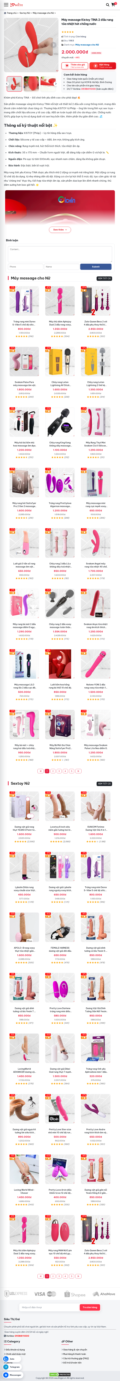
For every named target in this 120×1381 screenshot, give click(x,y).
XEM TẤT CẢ (104, 278)
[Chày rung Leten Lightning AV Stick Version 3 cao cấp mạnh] (60, 361)
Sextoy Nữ (20, 783)
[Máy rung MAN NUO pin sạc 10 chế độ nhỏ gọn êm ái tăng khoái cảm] (60, 1229)
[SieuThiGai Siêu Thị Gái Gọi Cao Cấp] (18, 5)
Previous (6, 84)
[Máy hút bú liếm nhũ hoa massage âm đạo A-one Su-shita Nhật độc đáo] (24, 422)
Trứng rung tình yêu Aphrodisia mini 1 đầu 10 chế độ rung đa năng (96, 1072)
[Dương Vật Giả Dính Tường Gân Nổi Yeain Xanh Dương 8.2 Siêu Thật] (95, 987)
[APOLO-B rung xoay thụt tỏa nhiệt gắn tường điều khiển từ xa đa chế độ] (24, 927)
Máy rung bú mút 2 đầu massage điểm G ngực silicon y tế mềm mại (24, 627)
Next (55, 84)
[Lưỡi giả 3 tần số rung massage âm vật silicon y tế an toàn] (24, 543)
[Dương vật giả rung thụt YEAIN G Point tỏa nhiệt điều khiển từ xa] (24, 806)
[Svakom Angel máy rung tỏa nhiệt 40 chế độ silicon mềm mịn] (95, 543)
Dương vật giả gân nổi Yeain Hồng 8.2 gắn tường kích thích (96, 1193)
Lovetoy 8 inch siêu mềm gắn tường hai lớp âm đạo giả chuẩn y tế (60, 830)
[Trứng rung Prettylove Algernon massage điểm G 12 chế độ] (60, 482)
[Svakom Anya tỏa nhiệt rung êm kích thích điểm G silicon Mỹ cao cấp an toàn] (95, 603)
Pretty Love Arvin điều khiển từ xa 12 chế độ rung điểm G (60, 1193)
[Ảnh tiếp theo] (53, 45)
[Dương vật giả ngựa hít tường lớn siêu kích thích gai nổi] (24, 1108)
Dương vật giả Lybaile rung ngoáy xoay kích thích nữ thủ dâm (60, 890)
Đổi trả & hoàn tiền (72, 1362)
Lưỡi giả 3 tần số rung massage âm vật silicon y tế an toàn (24, 566)
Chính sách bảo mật (16, 1354)
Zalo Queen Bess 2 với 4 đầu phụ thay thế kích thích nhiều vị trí (96, 324)
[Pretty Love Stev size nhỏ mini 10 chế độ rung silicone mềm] (60, 1108)
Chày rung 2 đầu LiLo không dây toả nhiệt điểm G (60, 566)
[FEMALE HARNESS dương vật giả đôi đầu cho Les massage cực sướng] (60, 927)
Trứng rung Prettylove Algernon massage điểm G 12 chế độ (60, 506)
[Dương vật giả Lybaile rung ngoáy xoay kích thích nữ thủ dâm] (60, 866)
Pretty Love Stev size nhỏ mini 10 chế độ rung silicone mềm (60, 1132)
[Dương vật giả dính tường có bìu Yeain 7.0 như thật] (24, 987)
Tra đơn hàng (90, 1307)
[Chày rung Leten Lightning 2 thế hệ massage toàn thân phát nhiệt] (95, 361)
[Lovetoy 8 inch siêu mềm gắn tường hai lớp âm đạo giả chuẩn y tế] (60, 806)
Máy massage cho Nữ (87, 44)
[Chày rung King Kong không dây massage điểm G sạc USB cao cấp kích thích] (60, 422)
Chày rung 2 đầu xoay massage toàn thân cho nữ (60, 627)
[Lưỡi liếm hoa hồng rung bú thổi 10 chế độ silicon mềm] (60, 664)
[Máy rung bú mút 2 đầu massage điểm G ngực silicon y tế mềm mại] (24, 603)
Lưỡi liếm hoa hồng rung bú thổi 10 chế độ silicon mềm (60, 687)
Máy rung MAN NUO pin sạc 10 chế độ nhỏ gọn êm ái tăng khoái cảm (60, 1253)
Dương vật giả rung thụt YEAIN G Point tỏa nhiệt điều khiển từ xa (24, 830)
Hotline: (17, 1335)
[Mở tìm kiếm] (107, 5)
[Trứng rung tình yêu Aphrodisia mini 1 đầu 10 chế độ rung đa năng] (95, 1048)
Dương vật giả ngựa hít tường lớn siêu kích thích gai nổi (24, 1132)
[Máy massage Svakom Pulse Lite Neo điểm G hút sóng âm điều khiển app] (95, 724)
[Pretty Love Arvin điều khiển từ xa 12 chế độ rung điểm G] (60, 1169)
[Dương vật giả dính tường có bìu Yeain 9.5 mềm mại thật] (95, 927)
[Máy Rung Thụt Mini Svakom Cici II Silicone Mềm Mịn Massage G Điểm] (95, 422)
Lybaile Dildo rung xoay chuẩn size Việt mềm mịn (24, 890)
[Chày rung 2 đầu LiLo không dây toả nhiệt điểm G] (60, 543)
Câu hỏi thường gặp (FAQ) (76, 1358)
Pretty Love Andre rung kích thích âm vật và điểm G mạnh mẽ (95, 1132)
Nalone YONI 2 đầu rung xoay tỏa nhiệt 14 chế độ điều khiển (95, 687)
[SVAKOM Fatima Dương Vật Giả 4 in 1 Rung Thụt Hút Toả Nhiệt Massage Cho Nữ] (95, 806)
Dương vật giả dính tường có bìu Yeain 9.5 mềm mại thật (95, 951)
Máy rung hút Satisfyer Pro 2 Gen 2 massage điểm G (24, 506)
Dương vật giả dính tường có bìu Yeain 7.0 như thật (24, 1011)
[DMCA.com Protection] (60, 1374)
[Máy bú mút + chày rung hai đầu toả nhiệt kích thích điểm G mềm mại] (24, 724)
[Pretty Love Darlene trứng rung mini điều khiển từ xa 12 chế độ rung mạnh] (60, 987)
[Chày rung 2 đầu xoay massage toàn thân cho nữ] (60, 603)
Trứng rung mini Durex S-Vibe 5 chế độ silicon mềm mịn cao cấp (24, 324)
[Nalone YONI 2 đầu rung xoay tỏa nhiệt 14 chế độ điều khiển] (95, 664)
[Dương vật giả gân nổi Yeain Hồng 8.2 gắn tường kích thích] (95, 1169)
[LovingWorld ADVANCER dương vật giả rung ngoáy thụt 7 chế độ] (24, 1048)
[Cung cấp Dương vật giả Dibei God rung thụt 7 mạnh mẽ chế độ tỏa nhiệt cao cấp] (60, 1048)
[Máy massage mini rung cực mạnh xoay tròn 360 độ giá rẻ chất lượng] (95, 482)
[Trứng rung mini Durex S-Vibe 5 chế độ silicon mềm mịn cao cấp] (24, 301)
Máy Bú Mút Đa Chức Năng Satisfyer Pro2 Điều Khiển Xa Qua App (60, 748)
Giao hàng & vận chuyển (75, 1349)
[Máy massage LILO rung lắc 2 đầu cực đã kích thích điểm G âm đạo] (24, 664)
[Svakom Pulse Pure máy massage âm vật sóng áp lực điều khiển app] (24, 361)
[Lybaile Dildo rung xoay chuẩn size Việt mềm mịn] (24, 866)
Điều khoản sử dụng (15, 1349)
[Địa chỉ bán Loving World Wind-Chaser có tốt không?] (24, 1169)
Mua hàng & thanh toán (74, 1354)
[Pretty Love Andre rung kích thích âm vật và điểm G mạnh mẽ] (95, 1108)
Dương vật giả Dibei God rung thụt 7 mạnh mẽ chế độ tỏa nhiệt (60, 1072)
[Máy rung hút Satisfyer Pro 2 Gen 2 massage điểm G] (24, 482)
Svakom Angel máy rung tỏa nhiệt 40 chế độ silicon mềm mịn (96, 566)
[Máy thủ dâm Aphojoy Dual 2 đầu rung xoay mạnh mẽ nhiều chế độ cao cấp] (60, 301)
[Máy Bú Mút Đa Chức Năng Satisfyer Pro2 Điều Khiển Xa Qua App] (60, 724)
